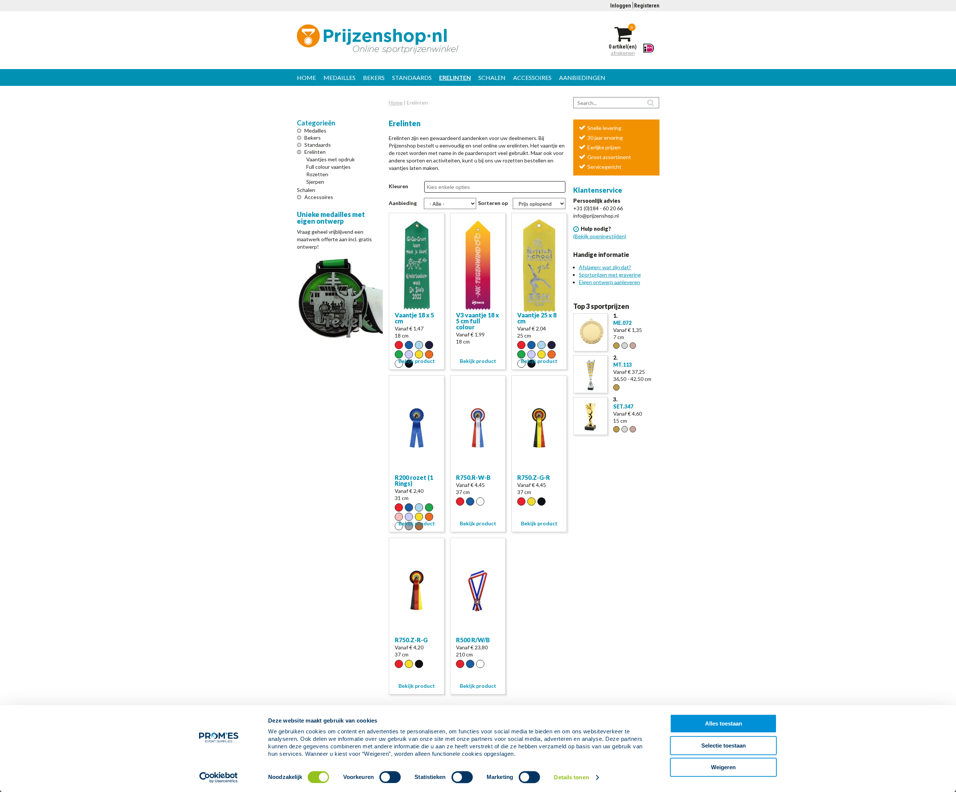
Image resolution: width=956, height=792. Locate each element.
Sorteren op (493, 203)
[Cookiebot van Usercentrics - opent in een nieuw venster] (218, 777)
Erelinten (455, 77)
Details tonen (571, 777)
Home (306, 77)
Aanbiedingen (582, 77)
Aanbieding (403, 203)
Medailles (339, 77)
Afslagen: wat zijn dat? (605, 267)
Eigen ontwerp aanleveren (609, 282)
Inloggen (620, 6)
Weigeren (723, 767)
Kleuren (398, 186)
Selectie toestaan (723, 745)
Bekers (374, 77)
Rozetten (317, 174)
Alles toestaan (723, 723)
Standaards (412, 77)
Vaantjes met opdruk (330, 159)
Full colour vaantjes (328, 167)
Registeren (646, 6)
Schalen (492, 77)
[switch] (390, 777)
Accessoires (532, 77)
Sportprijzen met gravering (610, 274)
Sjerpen (315, 181)
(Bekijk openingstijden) (599, 236)
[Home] (417, 38)
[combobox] (453, 186)
